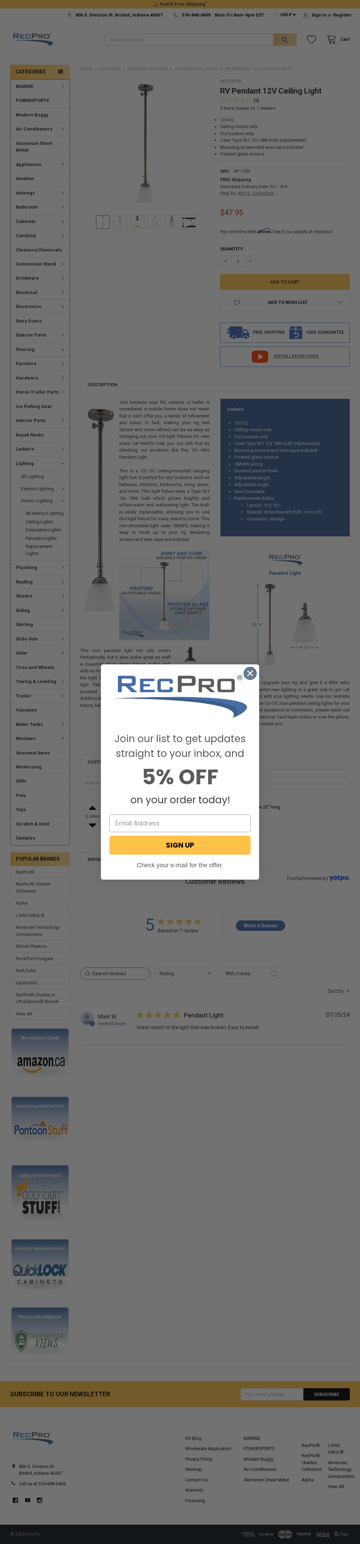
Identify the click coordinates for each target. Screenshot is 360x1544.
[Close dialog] (250, 673)
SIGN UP (180, 845)
